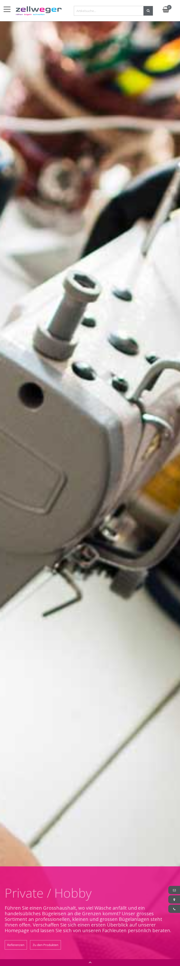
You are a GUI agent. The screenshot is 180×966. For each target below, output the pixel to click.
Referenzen (15, 945)
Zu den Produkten (45, 945)
